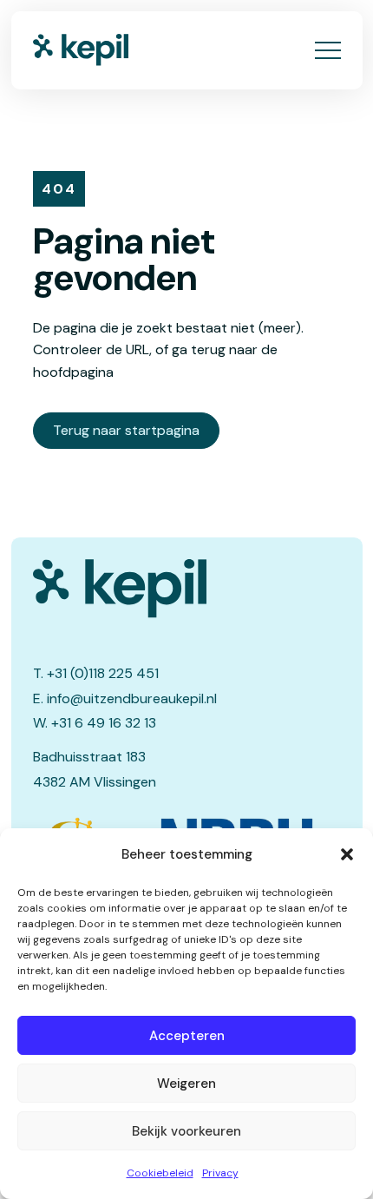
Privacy (220, 1173)
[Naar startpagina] (80, 50)
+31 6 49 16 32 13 (103, 723)
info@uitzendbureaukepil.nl (132, 698)
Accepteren (187, 1035)
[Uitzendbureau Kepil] (187, 588)
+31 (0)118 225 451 (103, 673)
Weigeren (186, 1083)
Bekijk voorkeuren (186, 1131)
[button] (347, 854)
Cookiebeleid (160, 1173)
